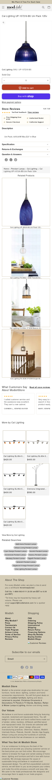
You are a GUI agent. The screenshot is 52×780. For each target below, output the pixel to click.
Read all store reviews (40, 387)
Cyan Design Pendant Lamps (15, 551)
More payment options (11, 102)
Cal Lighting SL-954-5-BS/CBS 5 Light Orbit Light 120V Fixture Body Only (37, 456)
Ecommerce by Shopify (35, 681)
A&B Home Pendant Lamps (26, 544)
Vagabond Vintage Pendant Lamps (26, 565)
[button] (3, 7)
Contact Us (10, 627)
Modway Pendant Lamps (15, 558)
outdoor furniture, (18, 697)
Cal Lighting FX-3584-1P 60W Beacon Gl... (26, 328)
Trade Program (12, 630)
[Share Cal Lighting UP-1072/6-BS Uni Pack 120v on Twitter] (10, 159)
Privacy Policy (11, 637)
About (8, 618)
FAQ (30, 618)
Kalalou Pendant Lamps (38, 555)
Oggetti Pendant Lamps (37, 558)
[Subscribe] (44, 659)
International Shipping (34, 626)
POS (24, 681)
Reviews (9, 639)
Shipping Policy (35, 623)
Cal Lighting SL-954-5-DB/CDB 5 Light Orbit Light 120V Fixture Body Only (14, 489)
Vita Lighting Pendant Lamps (26, 569)
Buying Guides (35, 637)
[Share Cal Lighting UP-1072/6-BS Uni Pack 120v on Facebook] (5, 159)
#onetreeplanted (27, 587)
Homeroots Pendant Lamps (15, 555)
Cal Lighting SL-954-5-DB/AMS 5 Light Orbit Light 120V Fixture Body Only (14, 456)
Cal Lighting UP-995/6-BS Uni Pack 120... (26, 227)
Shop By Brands (35, 634)
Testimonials (11, 625)
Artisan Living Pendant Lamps (26, 548)
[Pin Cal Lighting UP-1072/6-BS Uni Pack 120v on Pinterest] (14, 159)
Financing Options (36, 632)
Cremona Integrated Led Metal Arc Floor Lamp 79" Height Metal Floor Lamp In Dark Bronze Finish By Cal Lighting (37, 489)
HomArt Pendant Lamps (39, 551)
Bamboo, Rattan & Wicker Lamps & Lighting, (25, 704)
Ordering (32, 620)
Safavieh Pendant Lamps (26, 562)
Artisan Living (11, 632)
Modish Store (19, 681)
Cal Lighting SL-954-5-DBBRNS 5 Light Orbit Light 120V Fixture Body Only (14, 522)
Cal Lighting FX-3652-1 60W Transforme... (26, 278)
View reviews (33, 112)
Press (7, 623)
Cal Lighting (7, 69)
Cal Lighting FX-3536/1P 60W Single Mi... (26, 378)
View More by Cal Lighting (13, 535)
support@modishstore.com (22, 603)
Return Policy (34, 630)
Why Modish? (11, 620)
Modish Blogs (34, 639)
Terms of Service (13, 634)
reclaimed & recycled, (11, 700)
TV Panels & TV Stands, (23, 702)
